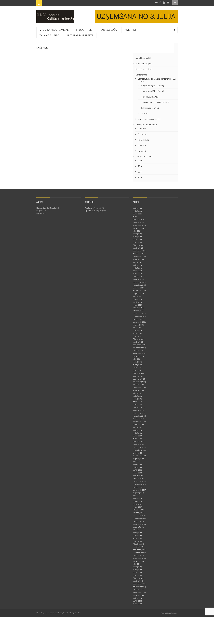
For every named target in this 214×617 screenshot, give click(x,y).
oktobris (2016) (138, 521)
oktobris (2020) (138, 384)
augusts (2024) (138, 259)
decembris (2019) (139, 413)
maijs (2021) (137, 365)
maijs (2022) (137, 330)
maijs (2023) (137, 299)
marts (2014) (137, 604)
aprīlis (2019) (137, 436)
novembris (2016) (139, 518)
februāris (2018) (138, 476)
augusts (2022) (138, 325)
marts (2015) (137, 575)
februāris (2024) (138, 276)
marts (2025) (137, 242)
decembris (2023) (139, 282)
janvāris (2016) (138, 547)
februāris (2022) (138, 339)
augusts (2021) (138, 356)
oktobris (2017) (138, 487)
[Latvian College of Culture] (156, 2)
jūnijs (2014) (137, 598)
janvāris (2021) (138, 376)
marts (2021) (137, 370)
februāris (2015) (138, 578)
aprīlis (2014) (137, 601)
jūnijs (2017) (137, 498)
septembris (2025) (139, 225)
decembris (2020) (139, 379)
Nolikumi (142, 145)
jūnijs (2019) (137, 430)
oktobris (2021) (138, 350)
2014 (140, 177)
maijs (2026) (137, 211)
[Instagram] (168, 2)
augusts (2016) (138, 527)
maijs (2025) (137, 236)
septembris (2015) (139, 558)
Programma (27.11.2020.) (152, 91)
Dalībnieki (142, 134)
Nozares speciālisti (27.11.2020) (154, 102)
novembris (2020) (139, 382)
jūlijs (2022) (137, 328)
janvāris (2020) (138, 410)
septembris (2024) (139, 256)
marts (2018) (137, 473)
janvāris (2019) (138, 444)
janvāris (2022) (138, 342)
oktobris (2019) (138, 419)
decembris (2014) (139, 584)
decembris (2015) (139, 550)
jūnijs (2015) (137, 567)
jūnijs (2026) (137, 208)
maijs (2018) (137, 467)
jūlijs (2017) (137, 495)
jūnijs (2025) (137, 234)
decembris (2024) (139, 251)
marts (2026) (137, 217)
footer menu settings (169, 613)
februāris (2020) (138, 407)
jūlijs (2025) (137, 231)
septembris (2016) (139, 524)
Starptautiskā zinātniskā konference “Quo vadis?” (157, 80)
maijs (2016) (137, 535)
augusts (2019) (138, 424)
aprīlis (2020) (137, 402)
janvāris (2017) (138, 513)
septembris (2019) (139, 421)
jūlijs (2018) (137, 461)
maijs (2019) (137, 433)
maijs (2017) (137, 501)
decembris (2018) (139, 447)
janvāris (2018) (138, 478)
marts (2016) (137, 541)
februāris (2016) (138, 544)
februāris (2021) (138, 373)
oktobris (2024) (138, 254)
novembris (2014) (139, 587)
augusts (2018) (138, 458)
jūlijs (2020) (137, 393)
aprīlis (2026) (137, 214)
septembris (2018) (139, 456)
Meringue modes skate (146, 124)
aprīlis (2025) (137, 239)
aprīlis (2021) (137, 367)
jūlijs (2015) (137, 564)
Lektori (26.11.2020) (149, 96)
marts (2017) (137, 507)
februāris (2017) (138, 510)
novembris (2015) (139, 552)
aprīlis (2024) (137, 271)
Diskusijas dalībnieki (149, 108)
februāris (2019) (138, 441)
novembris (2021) (139, 347)
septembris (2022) (139, 322)
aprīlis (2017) (137, 504)
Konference (143, 139)
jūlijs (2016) (137, 530)
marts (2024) (137, 273)
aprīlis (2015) (137, 572)
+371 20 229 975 (98, 208)
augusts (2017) (138, 493)
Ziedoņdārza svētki (144, 156)
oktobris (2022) (138, 319)
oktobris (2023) (138, 288)
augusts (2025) (138, 228)
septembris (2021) (139, 353)
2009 (140, 160)
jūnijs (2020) (137, 396)
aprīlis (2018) (137, 470)
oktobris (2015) (138, 555)
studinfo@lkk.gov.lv (99, 211)
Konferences (141, 74)
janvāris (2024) (138, 279)
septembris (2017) (139, 490)
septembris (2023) (139, 291)
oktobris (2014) (138, 589)
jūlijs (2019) (137, 427)
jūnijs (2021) (137, 362)
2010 (140, 166)
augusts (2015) (138, 561)
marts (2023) (137, 305)
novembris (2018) (139, 450)
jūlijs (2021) (137, 359)
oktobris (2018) (138, 453)
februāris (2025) (138, 245)
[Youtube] (164, 2)
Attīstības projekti (143, 63)
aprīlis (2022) (137, 333)
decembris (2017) (139, 481)
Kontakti (144, 113)
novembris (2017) (139, 484)
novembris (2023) (139, 285)
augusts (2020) (138, 390)
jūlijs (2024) (137, 262)
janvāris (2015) (138, 581)
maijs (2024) (137, 268)
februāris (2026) (138, 219)
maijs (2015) (137, 569)
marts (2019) (137, 439)
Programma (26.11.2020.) (152, 85)
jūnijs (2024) (137, 265)
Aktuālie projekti (143, 58)
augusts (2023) (138, 293)
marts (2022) (137, 336)
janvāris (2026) (138, 222)
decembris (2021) (139, 345)
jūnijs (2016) (137, 532)
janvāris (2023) (138, 310)
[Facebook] (160, 2)
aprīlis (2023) (137, 302)
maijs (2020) (137, 399)
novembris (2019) (139, 416)
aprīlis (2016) (137, 538)
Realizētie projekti (143, 69)
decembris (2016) (139, 515)
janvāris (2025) (138, 248)
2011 (140, 171)
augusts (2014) (138, 595)
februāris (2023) (138, 308)
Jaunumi (142, 128)
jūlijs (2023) (137, 296)
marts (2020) (137, 404)
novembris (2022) (139, 316)
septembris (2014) (139, 592)
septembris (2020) (139, 387)
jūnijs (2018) (137, 464)
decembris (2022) (139, 313)
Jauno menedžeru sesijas (149, 119)
